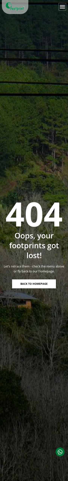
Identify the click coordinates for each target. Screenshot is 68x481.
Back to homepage (34, 283)
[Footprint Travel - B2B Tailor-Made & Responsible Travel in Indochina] (15, 7)
